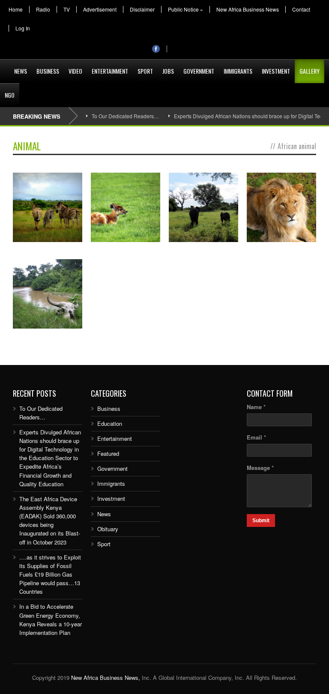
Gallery (309, 70)
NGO (10, 94)
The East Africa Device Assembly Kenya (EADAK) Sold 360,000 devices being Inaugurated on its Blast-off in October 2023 (49, 520)
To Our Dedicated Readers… (125, 116)
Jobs (168, 70)
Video (75, 70)
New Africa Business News (247, 9)
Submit (260, 520)
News (20, 70)
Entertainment (110, 70)
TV (66, 9)
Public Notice (185, 9)
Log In (22, 28)
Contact (301, 9)
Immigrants (238, 70)
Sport (145, 70)
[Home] (4, 66)
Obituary (107, 529)
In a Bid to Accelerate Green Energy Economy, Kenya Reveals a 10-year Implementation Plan (50, 619)
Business (47, 70)
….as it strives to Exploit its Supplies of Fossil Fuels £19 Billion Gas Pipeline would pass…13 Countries (50, 574)
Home (16, 9)
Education (109, 423)
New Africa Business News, (105, 677)
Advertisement (100, 9)
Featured (108, 453)
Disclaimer (142, 9)
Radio (43, 9)
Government (198, 70)
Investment (276, 70)
